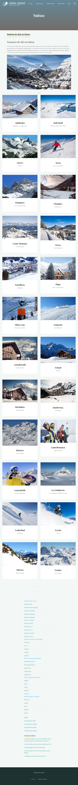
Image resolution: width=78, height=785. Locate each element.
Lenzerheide (20, 490)
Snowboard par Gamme (30, 730)
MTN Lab (26, 699)
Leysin (58, 530)
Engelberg (20, 285)
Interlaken (20, 407)
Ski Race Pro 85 (28, 623)
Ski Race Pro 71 (28, 630)
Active (26, 687)
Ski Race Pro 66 (28, 636)
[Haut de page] (72, 779)
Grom (25, 706)
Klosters (20, 450)
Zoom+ (26, 713)
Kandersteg (58, 407)
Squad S (26, 690)
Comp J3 (26, 652)
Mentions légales (42, 779)
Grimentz (58, 324)
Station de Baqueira (29, 614)
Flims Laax (20, 324)
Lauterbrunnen (58, 447)
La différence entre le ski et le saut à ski (34, 756)
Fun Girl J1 (26, 642)
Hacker (26, 703)
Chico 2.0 (26, 694)
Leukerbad (20, 530)
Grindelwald (20, 364)
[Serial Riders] (13, 3)
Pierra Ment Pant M (29, 665)
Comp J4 (26, 649)
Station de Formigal (29, 611)
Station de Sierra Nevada (31, 607)
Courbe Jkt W (27, 671)
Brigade (26, 709)
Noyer (25, 684)
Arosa (58, 162)
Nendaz (58, 570)
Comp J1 (26, 655)
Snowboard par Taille (30, 721)
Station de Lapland (29, 617)
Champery (20, 202)
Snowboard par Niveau (30, 727)
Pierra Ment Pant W (29, 661)
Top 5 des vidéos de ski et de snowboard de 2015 (37, 744)
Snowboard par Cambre (30, 724)
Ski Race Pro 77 (28, 626)
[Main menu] (74, 3)
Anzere (20, 162)
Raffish (26, 680)
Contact (33, 779)
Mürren (19, 570)
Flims (58, 284)
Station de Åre (28, 604)
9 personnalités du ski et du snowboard (34, 747)
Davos (58, 245)
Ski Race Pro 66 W (29, 633)
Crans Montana (20, 243)
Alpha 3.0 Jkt (27, 668)
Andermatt (58, 123)
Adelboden (20, 123)
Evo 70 (26, 645)
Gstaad (58, 367)
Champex (58, 203)
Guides (26, 717)
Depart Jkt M (27, 674)
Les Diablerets (58, 490)
